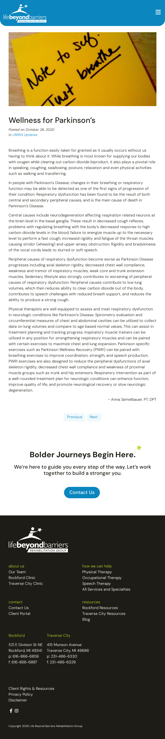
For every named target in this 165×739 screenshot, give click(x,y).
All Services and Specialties (106, 590)
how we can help (97, 566)
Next (94, 417)
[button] (158, 13)
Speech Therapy (96, 584)
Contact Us (19, 608)
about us (16, 566)
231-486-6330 (64, 657)
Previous (74, 417)
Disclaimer (18, 700)
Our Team (17, 572)
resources (91, 602)
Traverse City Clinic (26, 584)
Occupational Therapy (102, 578)
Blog (86, 620)
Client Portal (19, 614)
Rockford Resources (100, 608)
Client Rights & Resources (31, 689)
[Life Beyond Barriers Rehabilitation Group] (24, 13)
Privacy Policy (21, 695)
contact (16, 602)
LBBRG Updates (24, 135)
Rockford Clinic (22, 578)
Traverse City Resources (103, 614)
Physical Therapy (97, 572)
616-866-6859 (26, 657)
